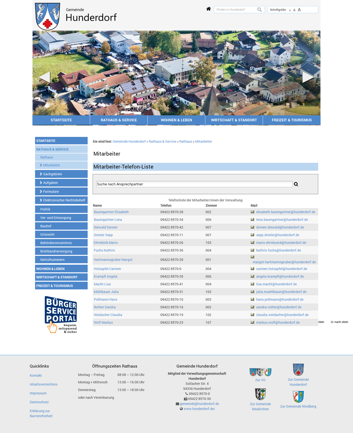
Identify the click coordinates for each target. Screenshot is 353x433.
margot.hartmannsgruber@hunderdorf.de (284, 262)
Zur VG (260, 380)
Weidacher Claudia (108, 314)
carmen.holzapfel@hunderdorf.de (281, 268)
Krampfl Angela (105, 276)
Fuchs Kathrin (104, 250)
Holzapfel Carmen (107, 268)
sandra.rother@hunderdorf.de (278, 307)
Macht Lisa (102, 284)
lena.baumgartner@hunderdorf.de (282, 219)
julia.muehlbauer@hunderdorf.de (281, 291)
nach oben (341, 322)
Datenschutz (39, 402)
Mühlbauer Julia (106, 291)
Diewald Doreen (105, 227)
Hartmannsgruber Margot (113, 259)
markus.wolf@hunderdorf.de (278, 322)
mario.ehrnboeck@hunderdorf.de (281, 242)
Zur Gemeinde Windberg (298, 406)
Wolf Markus (103, 322)
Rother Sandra (105, 307)
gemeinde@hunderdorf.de (199, 403)
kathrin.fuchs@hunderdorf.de (278, 250)
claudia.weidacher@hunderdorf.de (282, 314)
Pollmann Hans (105, 299)
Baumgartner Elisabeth (111, 212)
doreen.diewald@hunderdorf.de (280, 227)
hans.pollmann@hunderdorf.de (280, 299)
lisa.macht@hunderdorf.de (276, 284)
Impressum (38, 393)
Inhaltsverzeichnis (43, 384)
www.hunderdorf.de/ (199, 408)
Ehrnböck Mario (106, 242)
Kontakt (36, 375)
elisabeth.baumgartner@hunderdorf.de (285, 212)
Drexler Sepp (103, 235)
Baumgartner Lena (108, 219)
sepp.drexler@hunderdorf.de (277, 235)
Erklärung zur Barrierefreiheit (41, 413)
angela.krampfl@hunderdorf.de (280, 276)
